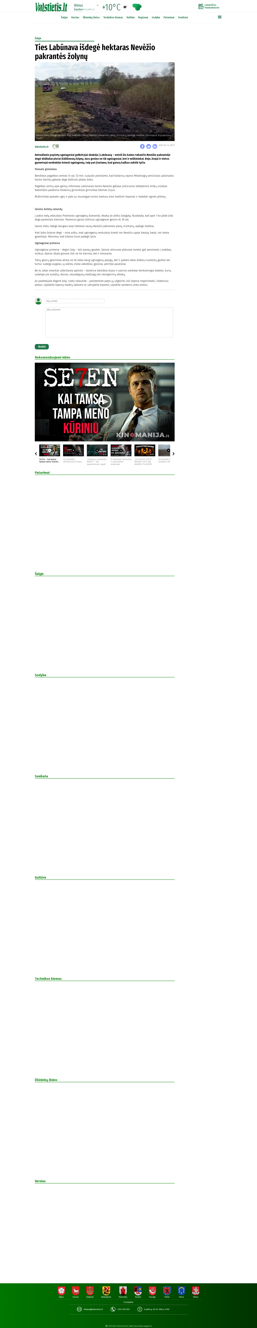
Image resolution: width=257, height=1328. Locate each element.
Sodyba (156, 17)
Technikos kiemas (113, 17)
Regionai (143, 17)
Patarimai (169, 17)
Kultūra (131, 17)
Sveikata (183, 17)
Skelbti (42, 346)
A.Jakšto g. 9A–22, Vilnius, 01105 (156, 1309)
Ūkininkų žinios (91, 17)
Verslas (75, 17)
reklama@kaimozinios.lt (93, 1309)
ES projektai (128, 1302)
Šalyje (64, 17)
